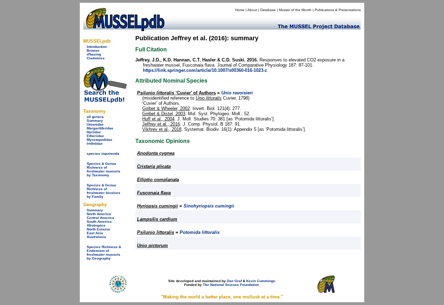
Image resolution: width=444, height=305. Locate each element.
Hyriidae (94, 132)
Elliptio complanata (158, 179)
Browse (93, 50)
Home (240, 10)
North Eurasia (98, 229)
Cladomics (96, 58)
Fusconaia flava (154, 192)
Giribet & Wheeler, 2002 (166, 108)
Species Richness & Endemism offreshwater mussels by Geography (104, 252)
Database (268, 10)
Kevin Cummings (260, 281)
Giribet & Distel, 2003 (163, 113)
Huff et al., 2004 (158, 118)
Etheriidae (95, 136)
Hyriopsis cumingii (157, 206)
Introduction (97, 47)
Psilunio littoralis (155, 232)
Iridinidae (95, 143)
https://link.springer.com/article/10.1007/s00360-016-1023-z (205, 70)
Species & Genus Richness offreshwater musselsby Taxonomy (103, 169)
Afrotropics (96, 225)
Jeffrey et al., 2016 (161, 124)
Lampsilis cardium (157, 219)
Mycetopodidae (99, 140)
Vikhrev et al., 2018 (161, 129)
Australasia (96, 237)
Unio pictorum (152, 245)
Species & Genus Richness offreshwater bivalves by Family (103, 190)
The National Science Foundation (231, 285)
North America (99, 214)
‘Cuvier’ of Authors (176, 92)
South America (99, 221)
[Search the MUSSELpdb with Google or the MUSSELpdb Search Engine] (105, 101)
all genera (95, 117)
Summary (95, 120)
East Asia (95, 233)
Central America (100, 218)
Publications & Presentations (338, 10)
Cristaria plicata (154, 166)
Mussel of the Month (295, 10)
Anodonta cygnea (155, 153)
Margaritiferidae (100, 128)
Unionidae (95, 124)
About (252, 10)
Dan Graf (234, 281)
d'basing (94, 54)
